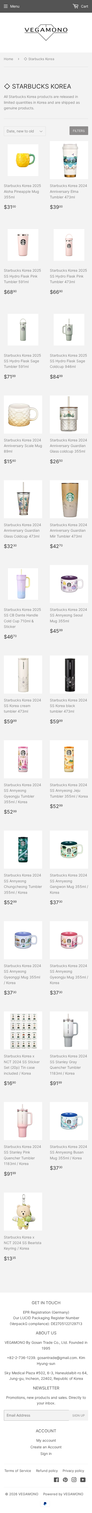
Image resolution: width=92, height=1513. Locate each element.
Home (8, 59)
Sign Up (78, 1415)
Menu (14, 6)
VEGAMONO (28, 1494)
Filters (79, 131)
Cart (84, 6)
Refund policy (47, 1471)
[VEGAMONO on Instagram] (74, 1480)
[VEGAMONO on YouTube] (83, 1480)
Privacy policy (73, 1471)
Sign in (46, 1453)
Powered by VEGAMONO (63, 1494)
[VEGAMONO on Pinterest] (65, 1480)
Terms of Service (17, 1471)
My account (46, 1440)
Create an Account (46, 1447)
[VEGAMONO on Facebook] (56, 1480)
